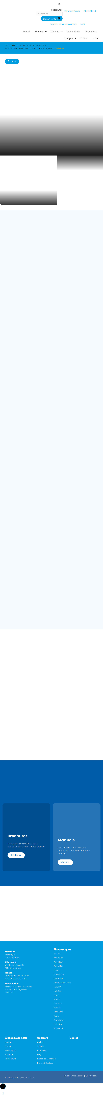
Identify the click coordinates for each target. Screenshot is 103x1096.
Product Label (13, 380)
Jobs (83, 24)
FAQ (39, 1055)
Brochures (42, 1051)
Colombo (58, 979)
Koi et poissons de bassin (49, 72)
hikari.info (59, 48)
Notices (40, 1042)
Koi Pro (57, 999)
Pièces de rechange (46, 1059)
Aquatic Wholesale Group (63, 24)
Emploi (8, 1046)
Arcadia (57, 954)
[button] (50, 4)
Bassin (32, 72)
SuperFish (58, 1029)
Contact (84, 38)
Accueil (26, 31)
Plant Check (90, 11)
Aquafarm (58, 958)
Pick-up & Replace (45, 1063)
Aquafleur (58, 962)
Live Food (58, 1004)
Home (8, 72)
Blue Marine (59, 975)
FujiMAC (57, 987)
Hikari (24, 72)
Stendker (58, 1024)
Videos (40, 1046)
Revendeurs (91, 31)
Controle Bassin (72, 11)
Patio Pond (58, 1012)
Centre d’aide (73, 31)
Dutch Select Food (62, 983)
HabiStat (58, 991)
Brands (16, 72)
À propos (68, 38)
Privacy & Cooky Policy (73, 1076)
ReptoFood (59, 1020)
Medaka (57, 1008)
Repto (56, 1016)
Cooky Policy (91, 1076)
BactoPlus (58, 966)
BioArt (56, 970)
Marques (39, 31)
